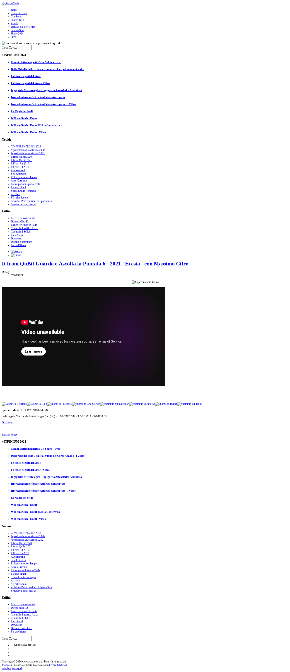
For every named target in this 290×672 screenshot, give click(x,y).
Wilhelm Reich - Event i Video (28, 132)
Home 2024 (17, 33)
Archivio (15, 194)
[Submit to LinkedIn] (189, 403)
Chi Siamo (16, 16)
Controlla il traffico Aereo (24, 228)
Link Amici (17, 235)
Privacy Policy (9, 434)
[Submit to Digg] (37, 403)
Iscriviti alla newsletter (23, 26)
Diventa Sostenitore (21, 241)
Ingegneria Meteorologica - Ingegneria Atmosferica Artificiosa (46, 90)
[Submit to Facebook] (59, 403)
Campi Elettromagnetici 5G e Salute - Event (36, 62)
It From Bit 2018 (20, 167)
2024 (13, 37)
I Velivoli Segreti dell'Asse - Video (30, 83)
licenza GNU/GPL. (59, 665)
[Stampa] (16, 251)
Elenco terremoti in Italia (24, 224)
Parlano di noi (18, 187)
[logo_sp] (10, 3)
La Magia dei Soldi (22, 111)
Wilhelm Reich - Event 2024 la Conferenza (35, 125)
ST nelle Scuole (19, 197)
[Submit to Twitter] (166, 403)
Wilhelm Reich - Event (24, 118)
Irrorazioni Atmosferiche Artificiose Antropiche (38, 97)
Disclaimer (7, 422)
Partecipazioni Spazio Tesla (25, 184)
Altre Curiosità (19, 180)
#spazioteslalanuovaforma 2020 (28, 150)
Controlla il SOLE (20, 231)
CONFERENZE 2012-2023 (26, 146)
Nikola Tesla (17, 20)
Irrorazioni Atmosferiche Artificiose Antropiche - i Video (43, 104)
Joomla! (6, 665)
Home (14, 9)
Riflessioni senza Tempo (24, 177)
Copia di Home (19, 13)
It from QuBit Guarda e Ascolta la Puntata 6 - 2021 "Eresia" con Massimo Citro (95, 264)
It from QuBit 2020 (21, 156)
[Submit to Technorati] (142, 403)
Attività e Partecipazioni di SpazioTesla (31, 201)
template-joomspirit (12, 668)
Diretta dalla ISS (20, 221)
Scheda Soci (17, 30)
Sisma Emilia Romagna (23, 190)
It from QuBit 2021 (21, 160)
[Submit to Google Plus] (86, 403)
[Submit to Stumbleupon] (114, 403)
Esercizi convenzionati (23, 218)
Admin (14, 23)
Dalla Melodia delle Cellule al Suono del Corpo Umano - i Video (47, 69)
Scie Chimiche (18, 173)
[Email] (16, 255)
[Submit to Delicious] (14, 403)
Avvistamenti (18, 170)
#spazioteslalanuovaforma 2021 (28, 153)
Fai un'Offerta (18, 245)
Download (16, 238)
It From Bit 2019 (20, 163)
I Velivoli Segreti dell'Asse (26, 76)
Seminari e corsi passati (23, 204)
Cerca (5, 47)
